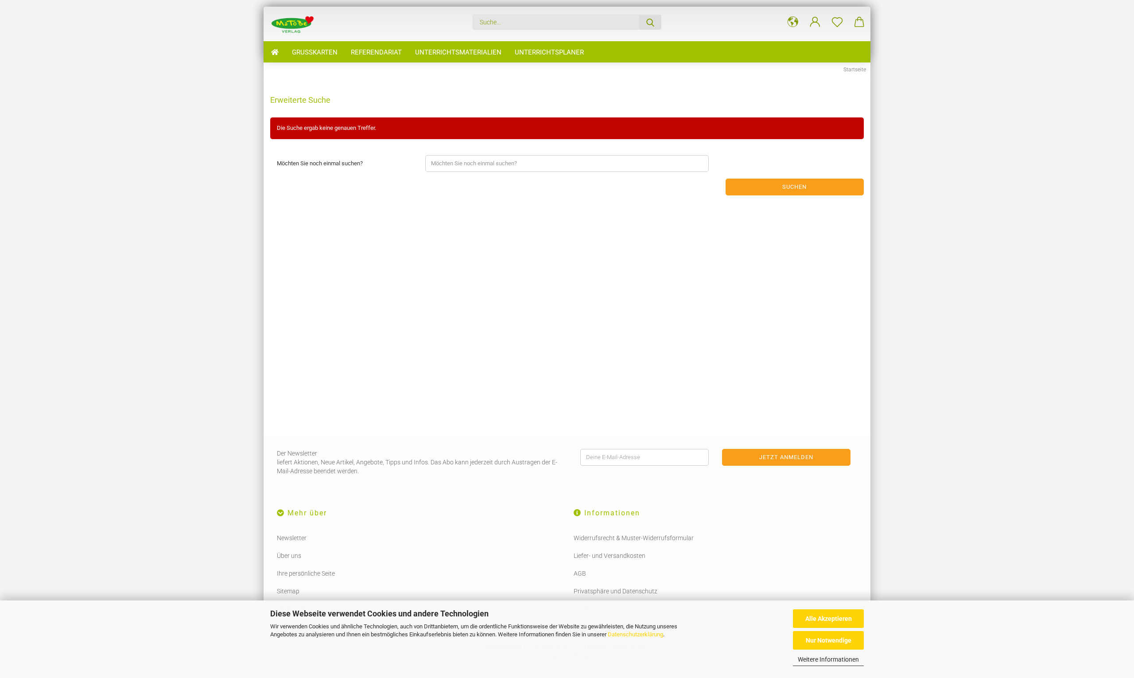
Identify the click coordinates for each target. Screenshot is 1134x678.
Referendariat (376, 52)
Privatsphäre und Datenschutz (615, 591)
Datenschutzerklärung (635, 634)
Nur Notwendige (828, 640)
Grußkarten (315, 52)
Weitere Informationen (828, 659)
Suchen (794, 186)
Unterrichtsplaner (549, 52)
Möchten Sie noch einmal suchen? (320, 163)
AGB (580, 573)
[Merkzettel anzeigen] (837, 22)
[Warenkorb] (859, 22)
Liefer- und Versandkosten (609, 555)
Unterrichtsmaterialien (458, 52)
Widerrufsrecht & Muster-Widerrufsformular (634, 538)
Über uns (289, 555)
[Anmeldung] (815, 22)
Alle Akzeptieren (828, 618)
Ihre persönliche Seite (306, 573)
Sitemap (288, 591)
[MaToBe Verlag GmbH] (295, 24)
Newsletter (292, 538)
